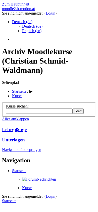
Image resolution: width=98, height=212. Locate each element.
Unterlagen (13, 139)
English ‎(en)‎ (31, 31)
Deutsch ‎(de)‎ (22, 22)
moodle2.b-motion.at (18, 9)
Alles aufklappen (15, 119)
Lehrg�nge (14, 129)
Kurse (27, 188)
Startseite (19, 171)
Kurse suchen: (17, 106)
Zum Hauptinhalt (15, 4)
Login (50, 13)
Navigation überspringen (21, 149)
